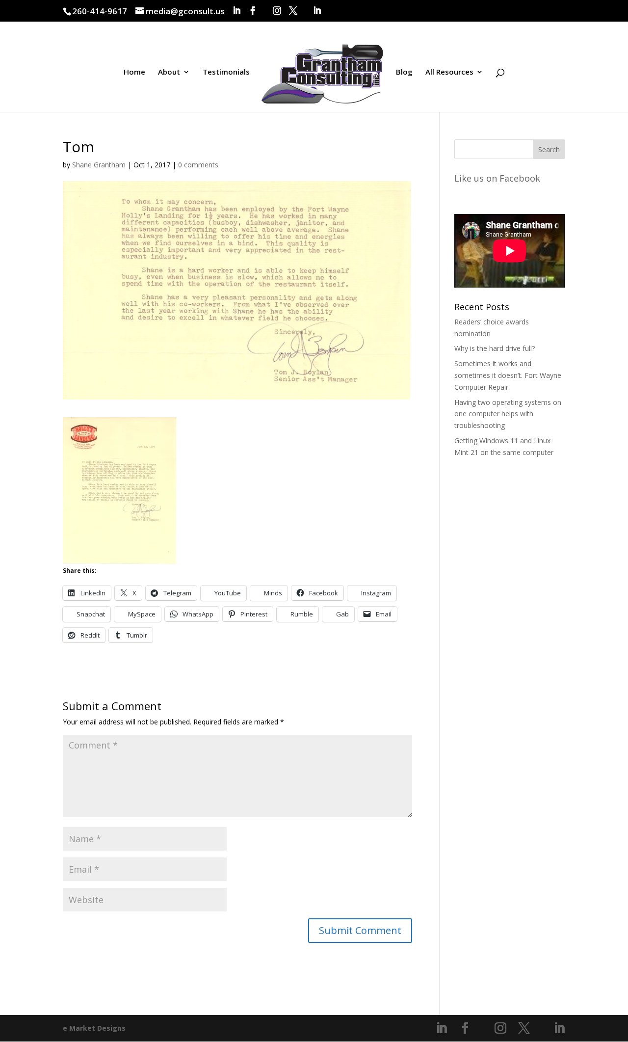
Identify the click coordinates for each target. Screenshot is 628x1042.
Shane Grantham (99, 164)
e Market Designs (94, 1028)
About (169, 72)
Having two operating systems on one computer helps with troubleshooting (507, 414)
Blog (404, 72)
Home (134, 72)
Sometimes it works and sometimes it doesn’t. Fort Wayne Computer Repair (507, 375)
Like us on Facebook (497, 178)
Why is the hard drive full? (494, 348)
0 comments (198, 164)
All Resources (449, 72)
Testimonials (226, 72)
